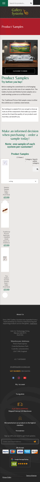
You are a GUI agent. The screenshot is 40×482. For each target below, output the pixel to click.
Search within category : (35, 162)
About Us (20, 314)
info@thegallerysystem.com (20, 367)
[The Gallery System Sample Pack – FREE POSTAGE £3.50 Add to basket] (5, 259)
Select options (5, 251)
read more (33, 323)
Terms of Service (31, 475)
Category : (27, 160)
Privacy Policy (7, 477)
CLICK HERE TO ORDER (20, 71)
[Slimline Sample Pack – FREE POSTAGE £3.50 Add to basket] (5, 171)
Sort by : (4, 177)
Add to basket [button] (5, 203)
